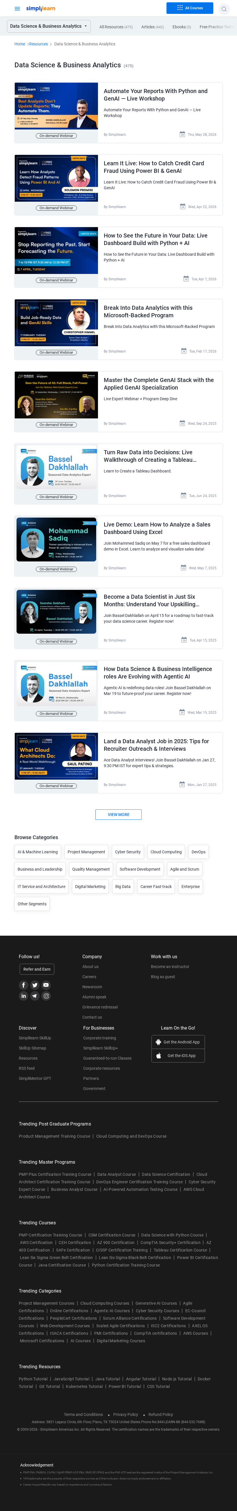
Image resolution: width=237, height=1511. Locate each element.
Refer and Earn (37, 969)
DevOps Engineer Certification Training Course (139, 1182)
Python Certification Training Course (126, 1265)
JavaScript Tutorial (71, 1379)
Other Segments (32, 904)
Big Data (123, 886)
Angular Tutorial (141, 1379)
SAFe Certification (73, 1250)
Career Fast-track (156, 886)
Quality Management (91, 869)
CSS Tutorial (158, 1386)
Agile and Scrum (184, 869)
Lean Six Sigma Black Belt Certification (135, 1257)
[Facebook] (23, 985)
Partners (91, 1078)
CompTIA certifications (155, 1333)
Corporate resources (101, 1068)
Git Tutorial (49, 1386)
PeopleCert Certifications (73, 1318)
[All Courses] (17, 8)
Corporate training (99, 1038)
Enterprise (191, 886)
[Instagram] (46, 996)
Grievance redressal (100, 1007)
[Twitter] (35, 985)
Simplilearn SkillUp (35, 1038)
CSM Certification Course (112, 1235)
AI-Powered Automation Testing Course (140, 1189)
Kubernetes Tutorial (84, 1386)
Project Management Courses (46, 1303)
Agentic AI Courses (112, 1310)
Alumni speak (94, 997)
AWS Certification (36, 1242)
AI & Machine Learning (38, 852)
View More (118, 814)
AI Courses (81, 1340)
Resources (38, 44)
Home (19, 44)
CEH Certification (75, 1242)
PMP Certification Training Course (50, 1235)
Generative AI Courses (156, 1303)
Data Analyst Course (116, 1174)
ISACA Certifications (69, 1333)
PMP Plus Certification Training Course (55, 1174)
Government (94, 1088)
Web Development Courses (65, 1325)
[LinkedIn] (23, 996)
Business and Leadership (40, 869)
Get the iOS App (182, 1055)
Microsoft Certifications (42, 1340)
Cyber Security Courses (157, 1310)
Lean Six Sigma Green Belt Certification (56, 1257)
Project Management (86, 852)
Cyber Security (128, 852)
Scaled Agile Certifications (120, 1325)
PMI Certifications (111, 1333)
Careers (89, 976)
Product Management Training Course (54, 1136)
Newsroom (92, 987)
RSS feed (27, 1068)
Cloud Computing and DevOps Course (131, 1136)
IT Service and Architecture (41, 886)
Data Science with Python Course (172, 1235)
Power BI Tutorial (125, 1386)
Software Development (140, 869)
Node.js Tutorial (177, 1379)
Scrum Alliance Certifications (130, 1318)
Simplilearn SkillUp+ (100, 1048)
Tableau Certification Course (180, 1250)
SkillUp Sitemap (32, 1048)
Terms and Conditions (83, 1414)
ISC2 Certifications (168, 1325)
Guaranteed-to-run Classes (107, 1058)
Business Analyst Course (74, 1189)
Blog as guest (163, 976)
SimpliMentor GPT (35, 1078)
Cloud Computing (166, 852)
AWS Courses (195, 1333)
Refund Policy (161, 1414)
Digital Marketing (90, 886)
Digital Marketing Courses (121, 1340)
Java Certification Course (62, 1265)
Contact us (92, 1017)
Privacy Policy (125, 1414)
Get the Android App (182, 1042)
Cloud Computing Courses (104, 1303)
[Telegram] (35, 996)
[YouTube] (46, 985)
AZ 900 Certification (115, 1242)
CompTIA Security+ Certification (170, 1242)
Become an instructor (170, 966)
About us (90, 966)
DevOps (198, 852)
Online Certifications (69, 1310)
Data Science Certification (166, 1174)
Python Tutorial (33, 1379)
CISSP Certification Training (122, 1250)
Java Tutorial (107, 1379)
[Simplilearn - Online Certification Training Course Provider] (50, 9)
